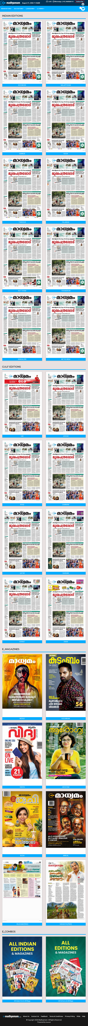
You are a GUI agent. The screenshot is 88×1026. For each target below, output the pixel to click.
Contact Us (35, 1016)
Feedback (44, 1016)
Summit (48, 1022)
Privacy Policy (70, 1016)
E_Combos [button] (40, 8)
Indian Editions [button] (6, 8)
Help (83, 1016)
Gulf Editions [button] (18, 8)
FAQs (78, 1016)
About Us (26, 1016)
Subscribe (79, 1)
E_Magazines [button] (30, 8)
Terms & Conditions (56, 1016)
